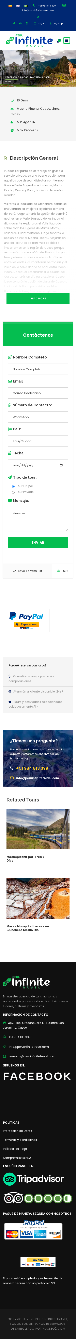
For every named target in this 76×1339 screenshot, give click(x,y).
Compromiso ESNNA (17, 1158)
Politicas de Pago (15, 1149)
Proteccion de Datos (17, 1131)
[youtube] (20, 23)
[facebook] (14, 23)
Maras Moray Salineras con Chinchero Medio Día (27, 928)
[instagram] (27, 23)
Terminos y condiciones (20, 1140)
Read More (38, 298)
